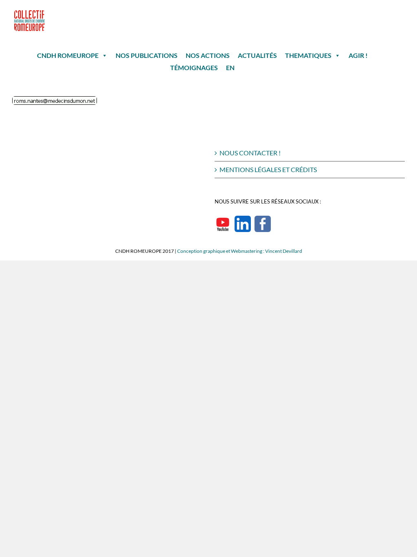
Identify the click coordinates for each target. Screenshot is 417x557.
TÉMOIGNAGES (194, 67)
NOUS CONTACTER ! (250, 153)
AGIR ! (358, 55)
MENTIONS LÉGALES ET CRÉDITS (268, 169)
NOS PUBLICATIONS (147, 55)
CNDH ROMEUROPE (68, 55)
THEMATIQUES (308, 55)
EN (230, 67)
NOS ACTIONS (208, 55)
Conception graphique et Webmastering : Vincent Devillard (239, 251)
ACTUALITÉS (257, 55)
